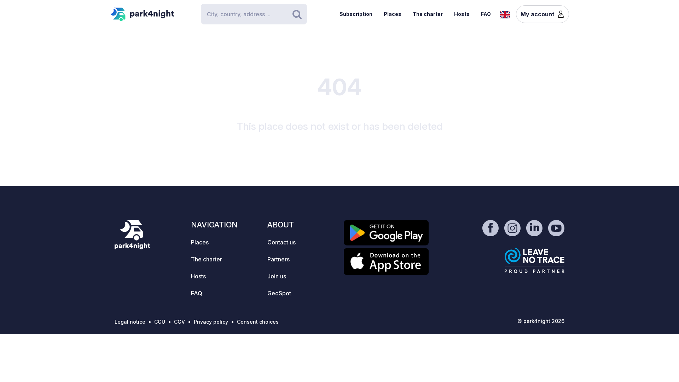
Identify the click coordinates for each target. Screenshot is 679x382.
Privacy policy (211, 322)
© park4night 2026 (540, 321)
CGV (179, 322)
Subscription (356, 14)
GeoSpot (279, 293)
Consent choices (258, 322)
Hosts (462, 14)
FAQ (486, 14)
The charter (428, 14)
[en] (505, 14)
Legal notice (130, 322)
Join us (276, 276)
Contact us (281, 242)
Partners (278, 259)
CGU (159, 322)
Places (392, 14)
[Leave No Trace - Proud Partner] (535, 260)
